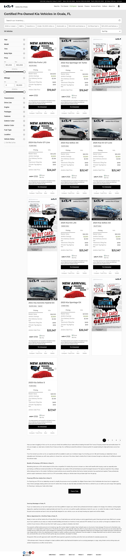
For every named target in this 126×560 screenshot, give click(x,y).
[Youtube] (33, 552)
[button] (42, 66)
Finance (87, 6)
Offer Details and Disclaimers (98, 90)
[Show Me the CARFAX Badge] (75, 97)
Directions (52, 554)
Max (16, 62)
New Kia (56, 6)
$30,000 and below (77, 26)
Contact (61, 554)
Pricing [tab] (35, 70)
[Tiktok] (30, 552)
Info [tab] (49, 70)
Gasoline (30, 26)
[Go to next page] (120, 440)
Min (5, 62)
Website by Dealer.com (27, 555)
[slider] (5, 72)
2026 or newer (11, 26)
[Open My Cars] (118, 6)
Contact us (59, 524)
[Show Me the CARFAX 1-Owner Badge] (43, 176)
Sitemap (89, 554)
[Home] (8, 6)
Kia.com (98, 554)
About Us (112, 6)
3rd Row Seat (93, 26)
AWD (21, 26)
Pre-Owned (64, 6)
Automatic (61, 26)
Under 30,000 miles (45, 26)
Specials (80, 6)
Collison (104, 6)
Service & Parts (96, 6)
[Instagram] (27, 552)
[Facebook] (24, 552)
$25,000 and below (110, 26)
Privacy (80, 554)
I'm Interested (42, 107)
